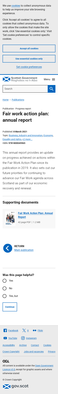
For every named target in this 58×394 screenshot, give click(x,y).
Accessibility (9, 345)
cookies (15, 5)
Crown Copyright (11, 351)
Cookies (47, 345)
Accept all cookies (29, 48)
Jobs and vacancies (34, 351)
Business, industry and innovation (26, 135)
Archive (23, 345)
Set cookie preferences (29, 66)
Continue (10, 307)
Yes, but (13, 295)
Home (6, 99)
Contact (35, 345)
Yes (11, 280)
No (10, 288)
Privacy (51, 351)
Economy (48, 135)
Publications (18, 99)
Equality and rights (12, 139)
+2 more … (27, 139)
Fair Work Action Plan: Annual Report (35, 215)
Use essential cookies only (29, 58)
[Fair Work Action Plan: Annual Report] (10, 218)
